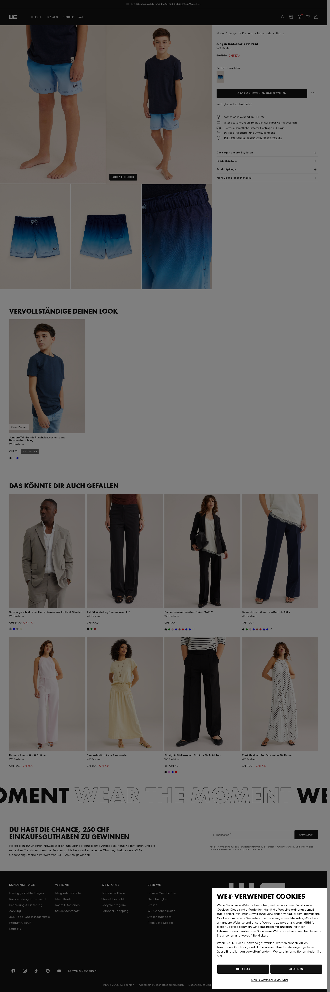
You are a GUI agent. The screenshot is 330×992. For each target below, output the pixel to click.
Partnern (299, 927)
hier (219, 956)
